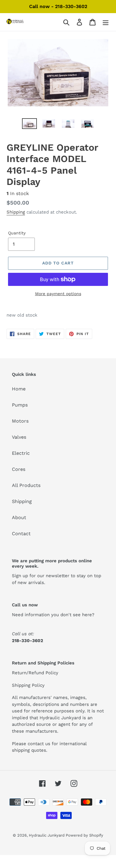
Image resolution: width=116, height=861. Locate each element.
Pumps (20, 405)
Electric (21, 453)
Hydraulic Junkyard (47, 835)
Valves (19, 437)
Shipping (16, 212)
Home (19, 389)
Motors (20, 421)
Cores (18, 469)
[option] (29, 125)
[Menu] (105, 22)
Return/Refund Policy (35, 672)
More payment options (58, 293)
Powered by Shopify (84, 835)
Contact (21, 533)
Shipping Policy (28, 685)
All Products (26, 485)
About (19, 517)
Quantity (17, 233)
